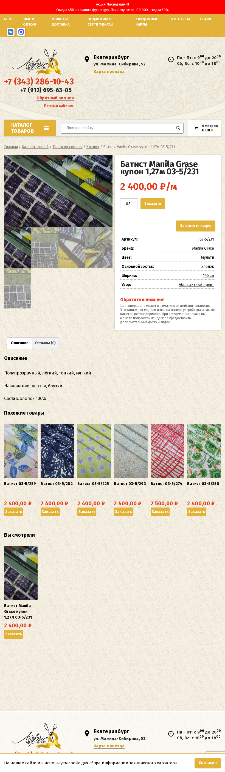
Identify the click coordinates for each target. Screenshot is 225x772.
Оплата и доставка (61, 21)
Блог (8, 19)
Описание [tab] (19, 343)
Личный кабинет (59, 105)
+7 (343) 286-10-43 (39, 82)
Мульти (207, 257)
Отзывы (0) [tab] (45, 343)
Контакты (180, 19)
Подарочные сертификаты (100, 21)
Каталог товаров (22, 128)
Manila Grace (203, 248)
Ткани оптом (29, 21)
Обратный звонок (55, 97)
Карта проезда (109, 71)
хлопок (207, 266)
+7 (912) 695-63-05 (46, 90)
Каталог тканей (35, 147)
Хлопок (92, 147)
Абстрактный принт (196, 284)
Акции (205, 19)
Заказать (152, 203)
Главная (11, 147)
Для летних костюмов (87, 141)
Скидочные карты (147, 21)
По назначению (38, 140)
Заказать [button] (13, 511)
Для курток (133, 138)
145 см (208, 275)
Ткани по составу (68, 147)
